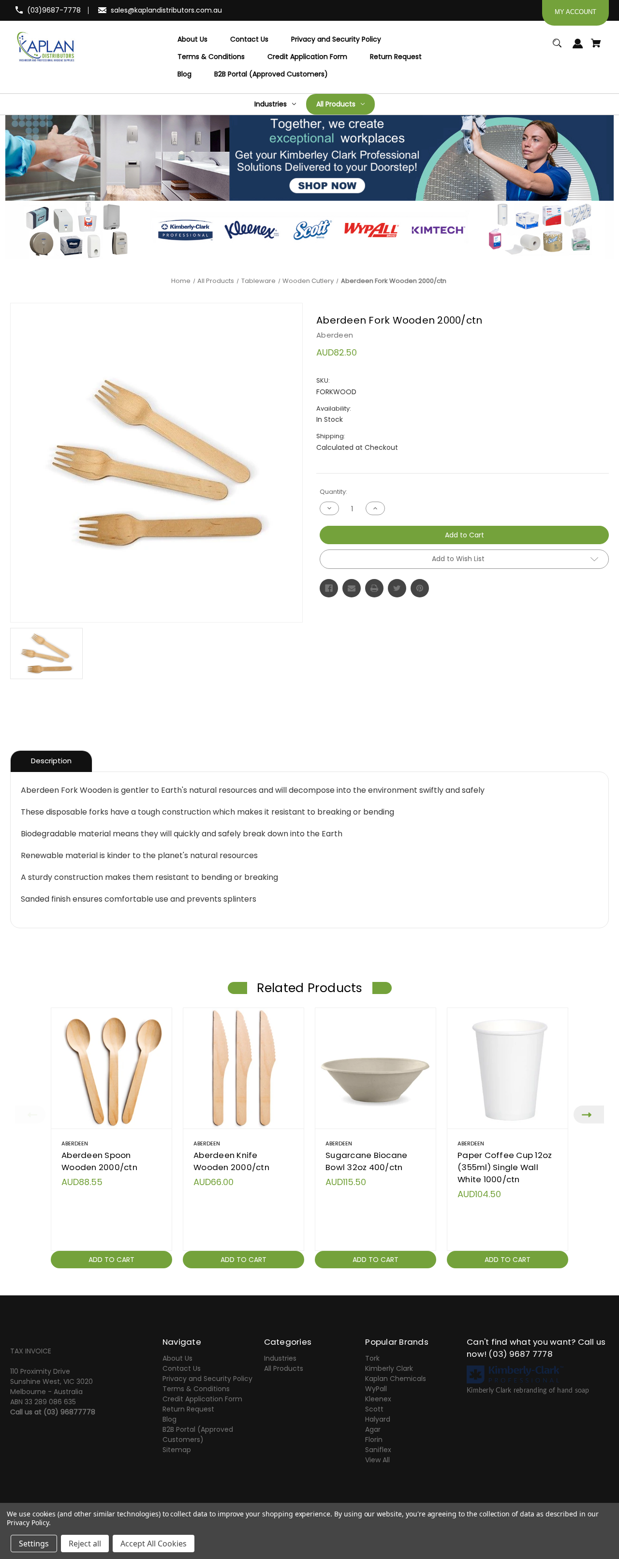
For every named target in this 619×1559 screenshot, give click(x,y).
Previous (30, 1114)
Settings (34, 1543)
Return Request (188, 1409)
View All (377, 1460)
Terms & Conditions (196, 1389)
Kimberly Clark (389, 1368)
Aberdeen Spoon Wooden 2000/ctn (99, 1161)
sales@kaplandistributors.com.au (166, 10)
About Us (177, 1358)
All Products (283, 1368)
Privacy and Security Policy (207, 1378)
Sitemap (176, 1450)
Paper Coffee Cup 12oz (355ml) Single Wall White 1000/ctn (504, 1167)
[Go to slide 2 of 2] (347, 1279)
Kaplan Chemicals (395, 1378)
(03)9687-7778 (54, 10)
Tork (372, 1358)
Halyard (377, 1419)
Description (51, 761)
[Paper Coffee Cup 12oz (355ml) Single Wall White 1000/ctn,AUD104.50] (507, 1068)
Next (589, 1114)
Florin (374, 1439)
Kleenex (378, 1399)
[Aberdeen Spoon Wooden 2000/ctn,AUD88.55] (111, 1068)
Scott (374, 1409)
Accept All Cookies (153, 1543)
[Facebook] (329, 588)
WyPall (376, 1389)
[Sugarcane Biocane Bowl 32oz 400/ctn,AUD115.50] (375, 1068)
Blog (169, 1419)
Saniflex (378, 1450)
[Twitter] (397, 588)
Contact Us (181, 1368)
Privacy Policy (28, 1522)
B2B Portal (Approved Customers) (197, 1434)
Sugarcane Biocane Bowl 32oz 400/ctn (366, 1161)
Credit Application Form (202, 1399)
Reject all (85, 1543)
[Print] (374, 588)
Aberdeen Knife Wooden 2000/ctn (231, 1161)
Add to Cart (111, 1259)
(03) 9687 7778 (520, 1354)
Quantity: (333, 491)
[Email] (351, 588)
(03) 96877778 (69, 1412)
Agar (373, 1429)
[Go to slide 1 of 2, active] (333, 1279)
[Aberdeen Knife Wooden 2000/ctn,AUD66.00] (243, 1068)
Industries (280, 1358)
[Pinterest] (420, 588)
